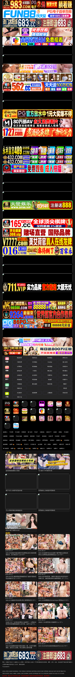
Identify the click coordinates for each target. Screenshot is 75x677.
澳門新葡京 (45, 440)
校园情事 (34, 393)
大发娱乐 (38, 440)
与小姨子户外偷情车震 (45, 470)
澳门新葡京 (31, 440)
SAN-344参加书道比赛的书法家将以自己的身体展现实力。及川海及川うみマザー (21, 553)
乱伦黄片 (63, 436)
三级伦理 (19, 362)
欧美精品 (49, 358)
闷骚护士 (65, 379)
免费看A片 (49, 448)
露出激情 (34, 384)
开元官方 (26, 444)
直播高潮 (26, 436)
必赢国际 (5, 436)
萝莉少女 (65, 358)
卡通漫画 (19, 384)
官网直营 (23, 432)
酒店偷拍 (44, 436)
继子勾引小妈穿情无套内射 (14, 490)
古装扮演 (19, 375)
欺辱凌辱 (19, 371)
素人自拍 (65, 362)
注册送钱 (42, 432)
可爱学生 (49, 375)
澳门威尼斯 (6, 448)
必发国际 (24, 440)
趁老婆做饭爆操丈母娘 (13, 470)
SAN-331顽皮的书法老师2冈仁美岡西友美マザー (21, 600)
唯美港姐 (49, 366)
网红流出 (49, 371)
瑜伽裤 (50, 379)
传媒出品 (19, 388)
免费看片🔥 (59, 440)
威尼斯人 (5, 432)
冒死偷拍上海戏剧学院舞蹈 (46, 490)
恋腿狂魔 (65, 375)
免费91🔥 (13, 448)
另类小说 (19, 397)
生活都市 (19, 393)
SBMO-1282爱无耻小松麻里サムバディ (50, 622)
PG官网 (11, 432)
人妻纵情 (49, 393)
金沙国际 (40, 444)
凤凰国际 (12, 436)
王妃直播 (57, 436)
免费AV (55, 448)
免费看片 (55, 444)
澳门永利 (30, 432)
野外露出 (65, 371)
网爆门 (65, 384)
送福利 (55, 432)
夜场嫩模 (18, 440)
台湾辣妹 (19, 366)
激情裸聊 (5, 444)
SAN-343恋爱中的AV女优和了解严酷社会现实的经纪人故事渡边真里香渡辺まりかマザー (53, 553)
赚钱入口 (42, 448)
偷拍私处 (5, 440)
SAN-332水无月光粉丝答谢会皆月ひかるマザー (53, 646)
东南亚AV (65, 366)
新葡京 (60, 432)
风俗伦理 (65, 393)
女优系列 (34, 375)
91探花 (34, 371)
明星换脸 (34, 379)
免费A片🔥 (20, 448)
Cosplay (50, 362)
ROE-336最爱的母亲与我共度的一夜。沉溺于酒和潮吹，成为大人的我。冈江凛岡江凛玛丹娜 (21, 646)
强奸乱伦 (34, 358)
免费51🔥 (12, 444)
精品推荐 (19, 358)
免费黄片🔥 (35, 448)
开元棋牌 (17, 432)
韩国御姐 (34, 366)
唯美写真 (49, 384)
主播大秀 (50, 436)
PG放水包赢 (19, 436)
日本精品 (34, 362)
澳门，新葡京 (47, 444)
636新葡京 (66, 440)
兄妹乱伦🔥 (28, 448)
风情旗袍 (19, 379)
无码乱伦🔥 (19, 444)
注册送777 (48, 432)
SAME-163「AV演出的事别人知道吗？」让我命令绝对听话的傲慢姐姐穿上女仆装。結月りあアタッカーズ (21, 624)
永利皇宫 (52, 440)
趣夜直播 (12, 440)
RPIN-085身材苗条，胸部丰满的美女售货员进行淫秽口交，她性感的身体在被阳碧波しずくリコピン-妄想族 (53, 578)
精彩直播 (32, 436)
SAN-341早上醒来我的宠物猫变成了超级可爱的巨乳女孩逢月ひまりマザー (21, 577)
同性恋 (65, 388)
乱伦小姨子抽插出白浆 (13, 530)
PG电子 (36, 432)
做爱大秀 (61, 444)
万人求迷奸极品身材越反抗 (14, 510)
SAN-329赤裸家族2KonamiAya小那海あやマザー (53, 600)
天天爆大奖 (33, 444)
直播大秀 (68, 444)
